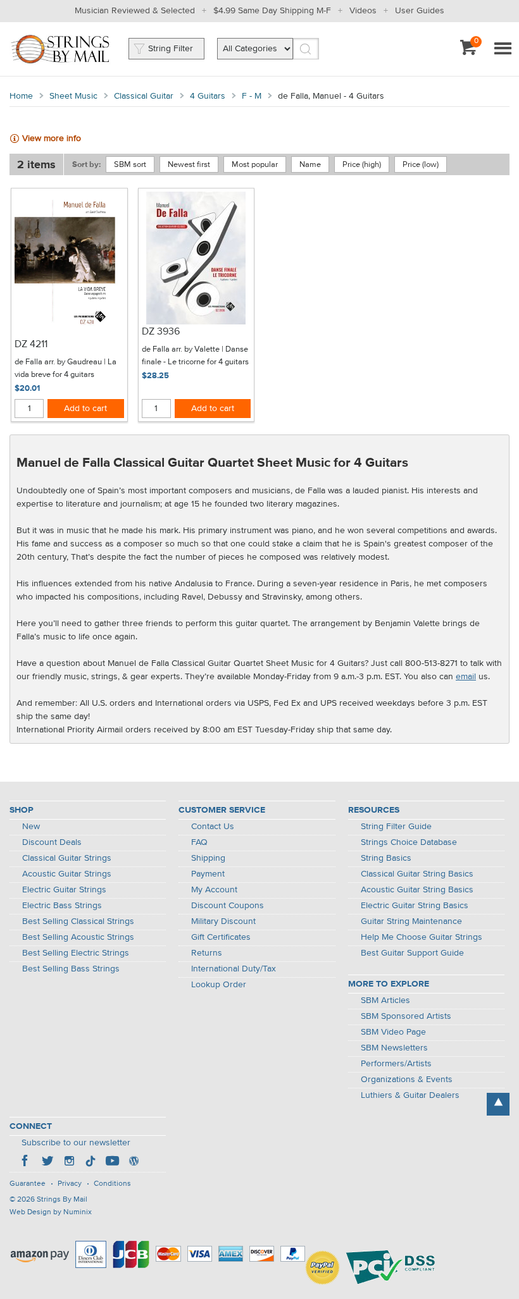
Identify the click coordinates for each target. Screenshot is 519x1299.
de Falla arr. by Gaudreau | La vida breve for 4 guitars (65, 368)
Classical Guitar (143, 96)
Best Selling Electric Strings (75, 953)
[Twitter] (47, 1162)
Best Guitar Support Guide (412, 953)
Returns (206, 953)
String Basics (386, 858)
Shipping (208, 858)
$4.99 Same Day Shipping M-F (272, 10)
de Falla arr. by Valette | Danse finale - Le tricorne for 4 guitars (195, 355)
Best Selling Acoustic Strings (78, 937)
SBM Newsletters (394, 1048)
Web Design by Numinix (50, 1212)
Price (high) (361, 165)
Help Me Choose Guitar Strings (421, 937)
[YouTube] (112, 1162)
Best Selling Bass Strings (71, 968)
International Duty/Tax (233, 968)
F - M (251, 96)
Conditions (112, 1184)
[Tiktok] (90, 1162)
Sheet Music (73, 96)
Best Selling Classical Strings (78, 921)
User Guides (419, 10)
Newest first (189, 165)
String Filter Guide (396, 826)
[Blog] (133, 1162)
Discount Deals (52, 842)
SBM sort (130, 165)
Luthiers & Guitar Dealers (410, 1095)
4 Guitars (207, 96)
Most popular (255, 165)
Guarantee (27, 1184)
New (31, 826)
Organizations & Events (407, 1079)
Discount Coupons (227, 905)
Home (21, 96)
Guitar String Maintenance (411, 921)
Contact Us (212, 826)
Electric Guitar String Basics (414, 905)
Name (310, 165)
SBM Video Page (393, 1032)
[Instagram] (68, 1162)
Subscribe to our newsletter (76, 1142)
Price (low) (421, 165)
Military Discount (223, 921)
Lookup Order (218, 984)
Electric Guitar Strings (64, 889)
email (466, 676)
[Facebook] (25, 1162)
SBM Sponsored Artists (406, 1016)
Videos (363, 10)
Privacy (70, 1184)
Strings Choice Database (409, 842)
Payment (208, 874)
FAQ (199, 842)
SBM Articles (385, 1000)
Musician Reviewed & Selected (135, 10)
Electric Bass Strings (62, 905)
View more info (51, 138)
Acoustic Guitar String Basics (417, 889)
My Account (214, 889)
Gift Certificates (221, 937)
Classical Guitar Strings (66, 858)
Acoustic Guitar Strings (66, 874)
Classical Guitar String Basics (417, 874)
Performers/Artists (396, 1063)
